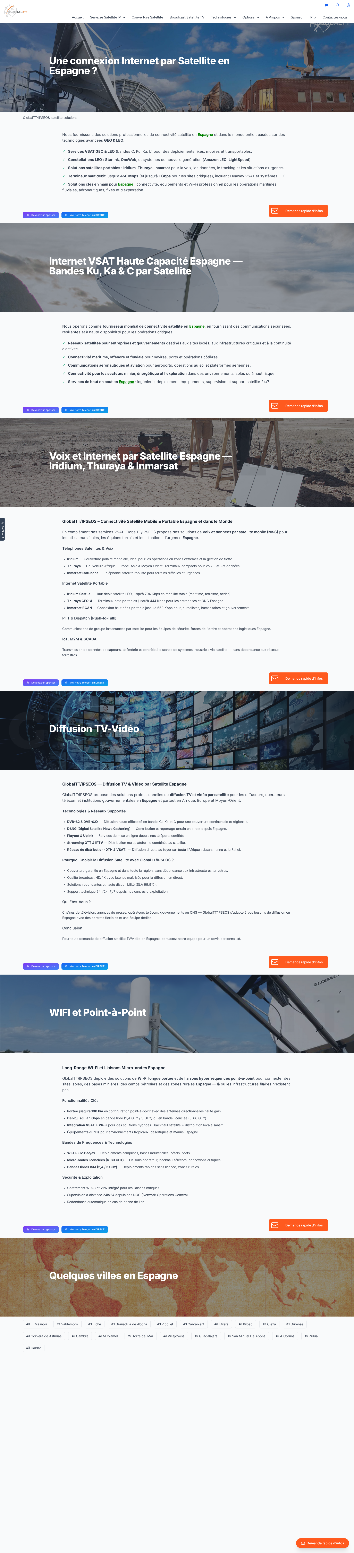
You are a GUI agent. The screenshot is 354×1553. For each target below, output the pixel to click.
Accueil (78, 17)
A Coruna (287, 1336)
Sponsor (297, 17)
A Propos (273, 17)
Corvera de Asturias (45, 1336)
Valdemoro (69, 1324)
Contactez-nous (335, 17)
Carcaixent (195, 1324)
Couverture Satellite (147, 17)
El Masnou (38, 1324)
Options (249, 17)
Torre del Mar (142, 1336)
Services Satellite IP (105, 17)
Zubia (313, 1336)
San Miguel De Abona (248, 1336)
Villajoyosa (176, 1336)
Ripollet (167, 1324)
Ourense (296, 1324)
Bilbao (247, 1324)
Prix (313, 17)
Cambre (81, 1336)
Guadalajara (208, 1336)
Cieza (271, 1324)
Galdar (35, 1348)
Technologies (221, 17)
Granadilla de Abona (131, 1324)
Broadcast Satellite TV (187, 17)
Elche (96, 1324)
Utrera (223, 1324)
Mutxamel (110, 1336)
